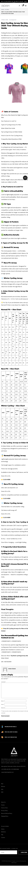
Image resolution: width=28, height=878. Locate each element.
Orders (2, 829)
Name (2, 700)
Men (2, 783)
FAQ (2, 834)
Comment (3, 681)
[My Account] (19, 6)
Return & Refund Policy (6, 813)
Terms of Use (4, 807)
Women (3, 786)
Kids (2, 789)
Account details (5, 826)
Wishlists (3, 831)
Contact (3, 837)
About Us (3, 802)
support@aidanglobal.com (7, 772)
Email (2, 704)
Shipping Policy (4, 816)
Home (2, 9)
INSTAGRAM (7, 661)
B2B (2, 792)
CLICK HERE (6, 479)
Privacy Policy (4, 810)
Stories (7, 9)
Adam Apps (14, 862)
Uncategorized (12, 19)
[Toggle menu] (26, 6)
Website (3, 707)
